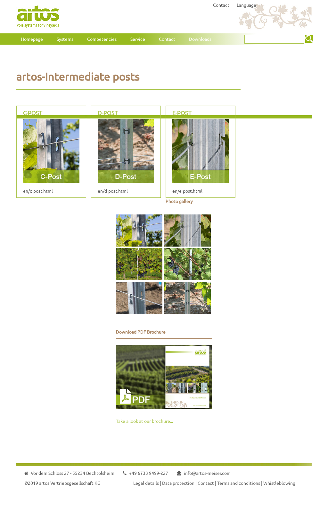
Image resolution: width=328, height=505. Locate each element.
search (309, 39)
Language (246, 5)
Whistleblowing (279, 483)
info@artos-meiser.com (207, 473)
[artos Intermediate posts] (139, 245)
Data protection (178, 483)
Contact (221, 5)
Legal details (146, 483)
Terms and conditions (238, 483)
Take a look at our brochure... (144, 421)
